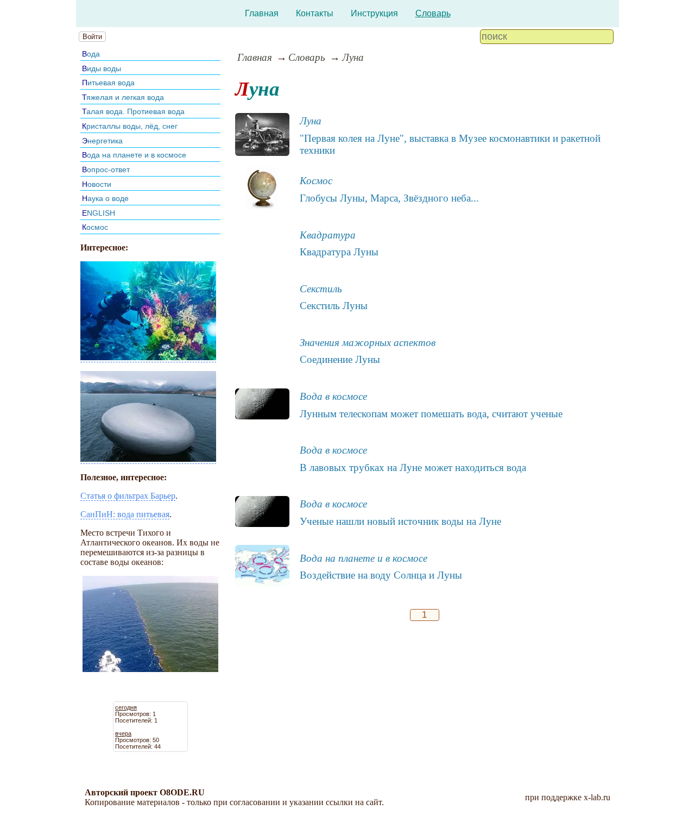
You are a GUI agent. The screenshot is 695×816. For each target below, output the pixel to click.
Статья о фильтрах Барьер (127, 495)
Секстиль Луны (334, 305)
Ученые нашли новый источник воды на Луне (400, 521)
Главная (262, 13)
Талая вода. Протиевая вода (133, 111)
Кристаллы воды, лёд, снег (130, 126)
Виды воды (101, 68)
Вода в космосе (333, 396)
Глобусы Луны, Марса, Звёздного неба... (389, 198)
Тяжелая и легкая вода (123, 97)
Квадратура (328, 235)
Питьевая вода (108, 82)
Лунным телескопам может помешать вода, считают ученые (431, 413)
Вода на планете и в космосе (134, 154)
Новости (96, 184)
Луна (353, 57)
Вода (91, 53)
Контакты (314, 13)
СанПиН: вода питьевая (124, 514)
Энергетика (102, 140)
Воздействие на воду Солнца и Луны (381, 575)
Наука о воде (105, 198)
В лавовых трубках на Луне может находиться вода (413, 467)
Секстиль (321, 288)
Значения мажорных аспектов (367, 342)
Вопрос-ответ (106, 169)
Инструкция (374, 13)
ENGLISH (98, 213)
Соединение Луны (340, 359)
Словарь (433, 13)
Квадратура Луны (339, 252)
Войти (92, 37)
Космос (95, 227)
